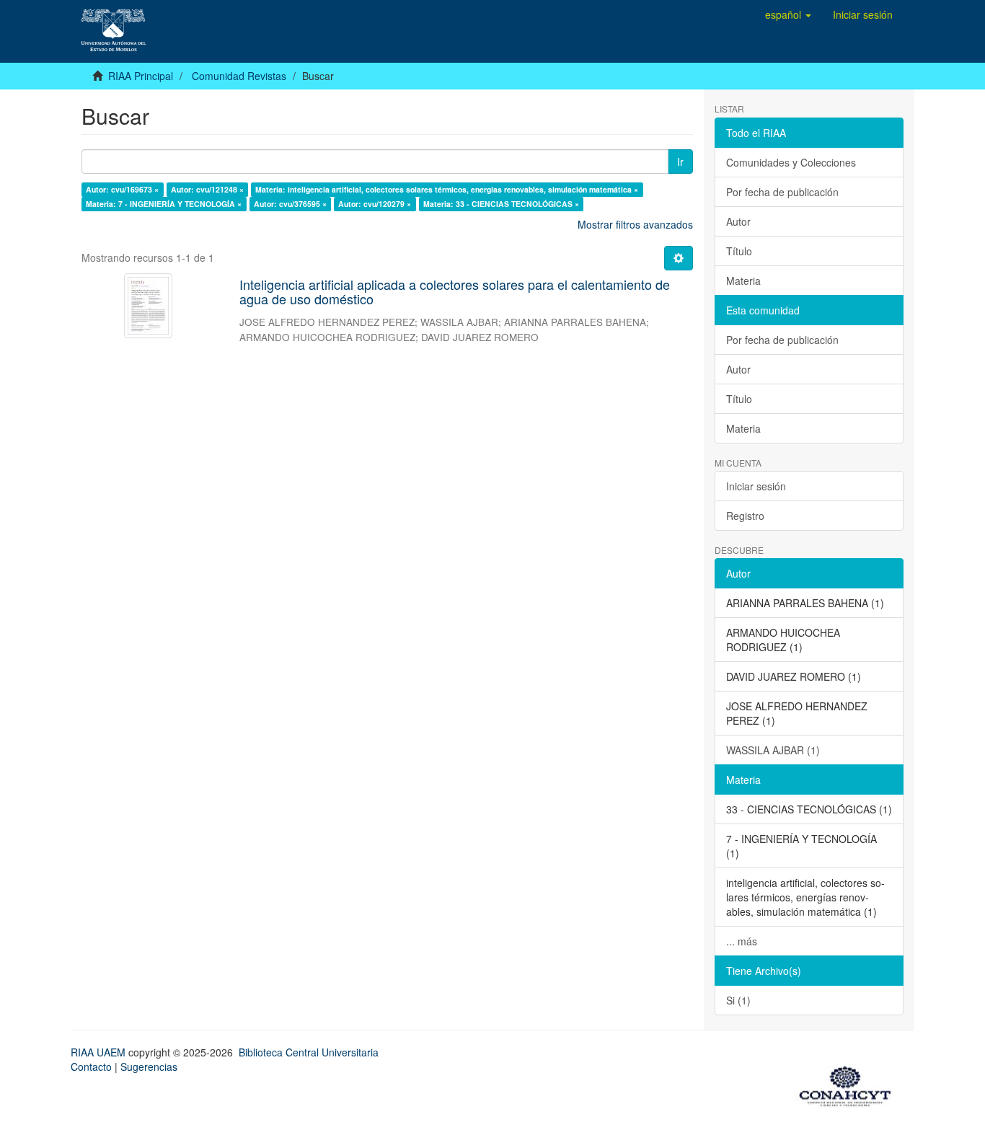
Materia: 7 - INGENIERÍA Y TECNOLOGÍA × (164, 203)
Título (739, 251)
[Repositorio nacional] (849, 1084)
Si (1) (738, 1000)
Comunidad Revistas (239, 76)
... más (741, 941)
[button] (788, 14)
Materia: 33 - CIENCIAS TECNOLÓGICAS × (501, 203)
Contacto (91, 1066)
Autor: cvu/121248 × (207, 189)
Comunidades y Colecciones (791, 162)
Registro (745, 515)
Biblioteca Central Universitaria (309, 1052)
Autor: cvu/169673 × (122, 189)
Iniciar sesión (756, 486)
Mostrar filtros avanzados (635, 224)
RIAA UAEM (99, 1052)
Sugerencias (148, 1066)
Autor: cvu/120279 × (374, 203)
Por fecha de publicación (782, 192)
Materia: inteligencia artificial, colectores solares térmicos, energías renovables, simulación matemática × (446, 189)
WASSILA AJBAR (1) (773, 750)
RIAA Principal (140, 76)
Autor (738, 221)
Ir (680, 161)
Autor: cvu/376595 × (290, 203)
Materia (743, 280)
